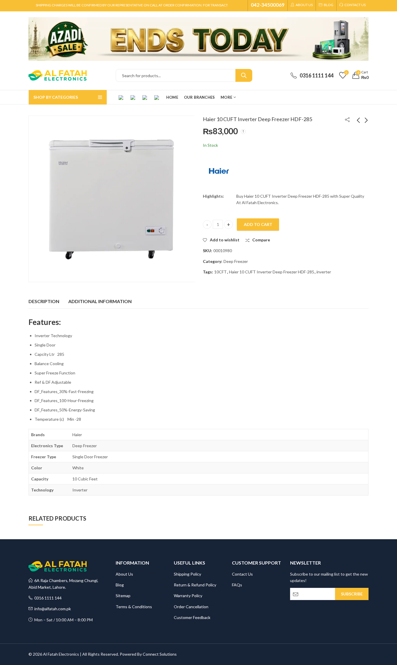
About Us (124, 574)
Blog (120, 584)
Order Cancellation (191, 606)
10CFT (220, 271)
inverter (323, 271)
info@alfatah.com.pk (52, 608)
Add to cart (258, 224)
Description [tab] (43, 301)
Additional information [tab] (100, 301)
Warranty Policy (188, 595)
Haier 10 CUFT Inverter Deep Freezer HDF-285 (271, 271)
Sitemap (123, 595)
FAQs (237, 584)
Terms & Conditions (134, 606)
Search (243, 75)
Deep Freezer (235, 261)
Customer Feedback (192, 617)
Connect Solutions (160, 654)
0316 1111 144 (47, 597)
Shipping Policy (187, 574)
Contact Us (242, 574)
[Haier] (219, 171)
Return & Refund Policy (195, 584)
